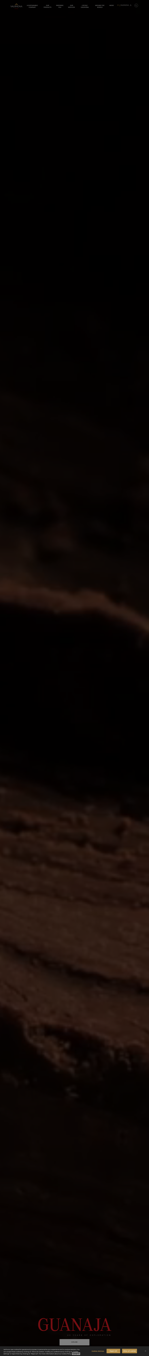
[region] (74, 1351)
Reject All (113, 1351)
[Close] (145, 1351)
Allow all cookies (129, 1351)
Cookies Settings (98, 1351)
